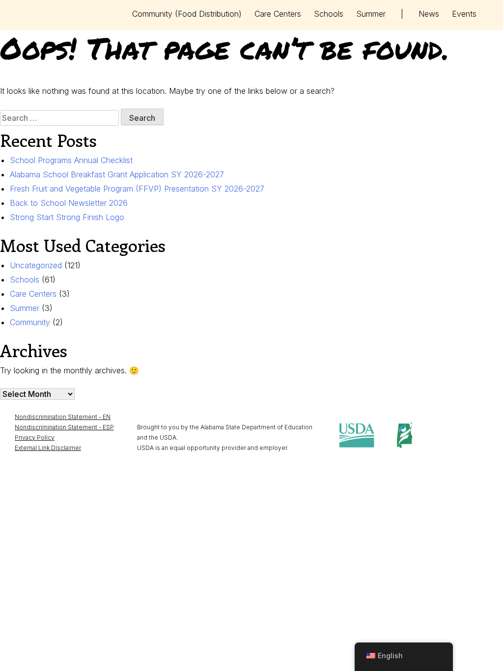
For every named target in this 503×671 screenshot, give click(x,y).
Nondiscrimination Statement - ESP (64, 427)
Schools (328, 14)
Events (464, 14)
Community (187, 14)
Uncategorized (36, 265)
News (429, 14)
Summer (371, 14)
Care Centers (277, 14)
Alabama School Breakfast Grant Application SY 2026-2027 (117, 174)
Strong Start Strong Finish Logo (67, 217)
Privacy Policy (35, 437)
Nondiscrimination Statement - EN (63, 416)
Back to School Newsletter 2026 (69, 203)
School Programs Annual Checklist (71, 160)
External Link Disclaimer (48, 447)
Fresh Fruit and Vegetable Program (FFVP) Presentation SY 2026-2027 (137, 189)
